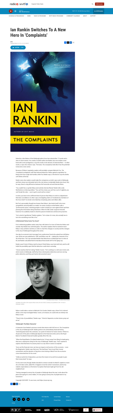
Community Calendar (73, 16)
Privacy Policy (57, 400)
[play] (11, 11)
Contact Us (68, 400)
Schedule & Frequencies (16, 16)
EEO (43, 400)
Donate (100, 4)
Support (93, 16)
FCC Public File (45, 396)
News (29, 16)
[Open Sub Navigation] (25, 16)
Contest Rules (57, 396)
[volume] (15, 11)
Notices (68, 396)
